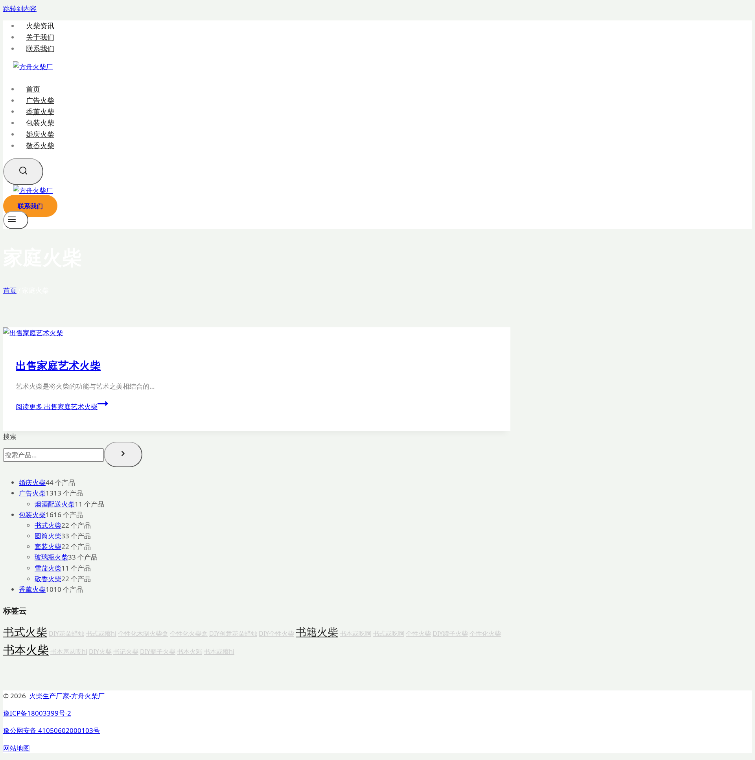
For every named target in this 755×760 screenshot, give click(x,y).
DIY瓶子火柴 (157, 651)
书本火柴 (26, 649)
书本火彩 (189, 651)
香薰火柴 (40, 111)
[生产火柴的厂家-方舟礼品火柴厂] (33, 66)
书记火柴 (125, 651)
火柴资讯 (40, 26)
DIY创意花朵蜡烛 (233, 633)
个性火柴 (418, 633)
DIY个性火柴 (276, 633)
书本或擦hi (219, 651)
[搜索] (123, 454)
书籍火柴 (317, 632)
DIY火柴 (100, 651)
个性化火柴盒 (189, 633)
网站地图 (16, 748)
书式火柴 (25, 631)
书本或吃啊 (355, 633)
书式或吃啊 (388, 633)
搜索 (10, 436)
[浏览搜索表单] (23, 171)
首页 (33, 89)
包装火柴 (40, 122)
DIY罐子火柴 (450, 633)
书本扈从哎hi (68, 651)
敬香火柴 (40, 145)
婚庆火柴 (40, 134)
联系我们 (40, 48)
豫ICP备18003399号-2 (37, 713)
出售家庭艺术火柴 (58, 365)
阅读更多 (57, 406)
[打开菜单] (15, 220)
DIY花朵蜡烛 (66, 633)
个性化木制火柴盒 (143, 633)
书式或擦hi (101, 633)
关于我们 (40, 37)
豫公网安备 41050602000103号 (51, 730)
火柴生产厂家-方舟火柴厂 (67, 695)
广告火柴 (40, 100)
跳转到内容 (20, 8)
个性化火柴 (485, 633)
